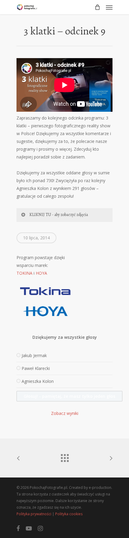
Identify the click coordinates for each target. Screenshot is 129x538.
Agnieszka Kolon (38, 381)
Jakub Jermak (34, 355)
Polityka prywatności (33, 513)
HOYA (41, 273)
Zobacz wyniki (64, 413)
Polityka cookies (68, 513)
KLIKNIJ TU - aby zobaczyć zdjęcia (58, 214)
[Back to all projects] (64, 457)
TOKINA (24, 273)
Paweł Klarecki (36, 368)
